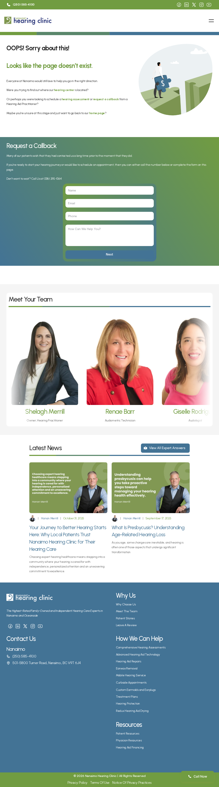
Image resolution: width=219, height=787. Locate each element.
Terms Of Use (100, 782)
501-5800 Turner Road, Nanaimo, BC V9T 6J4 (46, 663)
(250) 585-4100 (24, 656)
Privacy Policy (77, 782)
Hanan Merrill (49, 518)
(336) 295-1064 (53, 179)
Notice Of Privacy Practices (131, 782)
